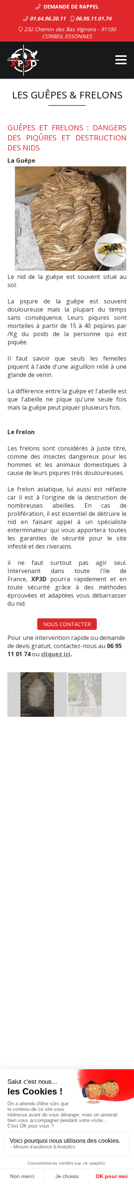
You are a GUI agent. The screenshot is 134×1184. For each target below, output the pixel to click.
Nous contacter (67, 624)
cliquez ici (55, 654)
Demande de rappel (70, 6)
